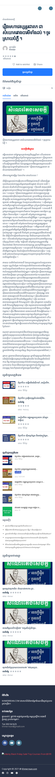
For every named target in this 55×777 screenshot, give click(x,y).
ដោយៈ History (23, 409)
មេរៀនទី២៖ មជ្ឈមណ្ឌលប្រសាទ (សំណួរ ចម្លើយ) (33, 419)
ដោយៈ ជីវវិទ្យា (22, 390)
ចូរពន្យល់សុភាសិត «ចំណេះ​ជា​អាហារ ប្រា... (19, 588)
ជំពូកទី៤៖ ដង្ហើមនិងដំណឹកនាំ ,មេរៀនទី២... (34, 382)
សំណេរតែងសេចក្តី (9, 19)
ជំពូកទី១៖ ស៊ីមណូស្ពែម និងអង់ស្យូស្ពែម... (33, 435)
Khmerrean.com (29, 768)
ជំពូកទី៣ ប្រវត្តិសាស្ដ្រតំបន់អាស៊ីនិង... (32, 398)
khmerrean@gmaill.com (13, 726)
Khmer (12, 49)
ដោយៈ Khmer (8, 596)
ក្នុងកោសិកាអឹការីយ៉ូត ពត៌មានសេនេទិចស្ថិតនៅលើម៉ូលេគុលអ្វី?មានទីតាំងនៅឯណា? (28, 534)
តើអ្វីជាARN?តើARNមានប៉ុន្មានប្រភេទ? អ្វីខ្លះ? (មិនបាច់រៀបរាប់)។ (23, 530)
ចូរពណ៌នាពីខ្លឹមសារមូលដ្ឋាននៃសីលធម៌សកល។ (18, 526)
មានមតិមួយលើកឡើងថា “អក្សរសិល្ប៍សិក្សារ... (20, 628)
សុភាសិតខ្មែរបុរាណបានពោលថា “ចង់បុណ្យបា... (20, 667)
